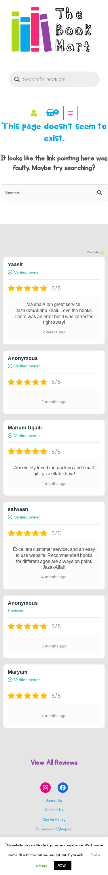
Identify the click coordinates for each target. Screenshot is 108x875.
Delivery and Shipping (54, 829)
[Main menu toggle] (70, 113)
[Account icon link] (33, 113)
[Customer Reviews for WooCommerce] (102, 252)
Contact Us (54, 810)
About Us (54, 800)
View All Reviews (54, 762)
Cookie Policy (54, 819)
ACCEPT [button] (63, 865)
